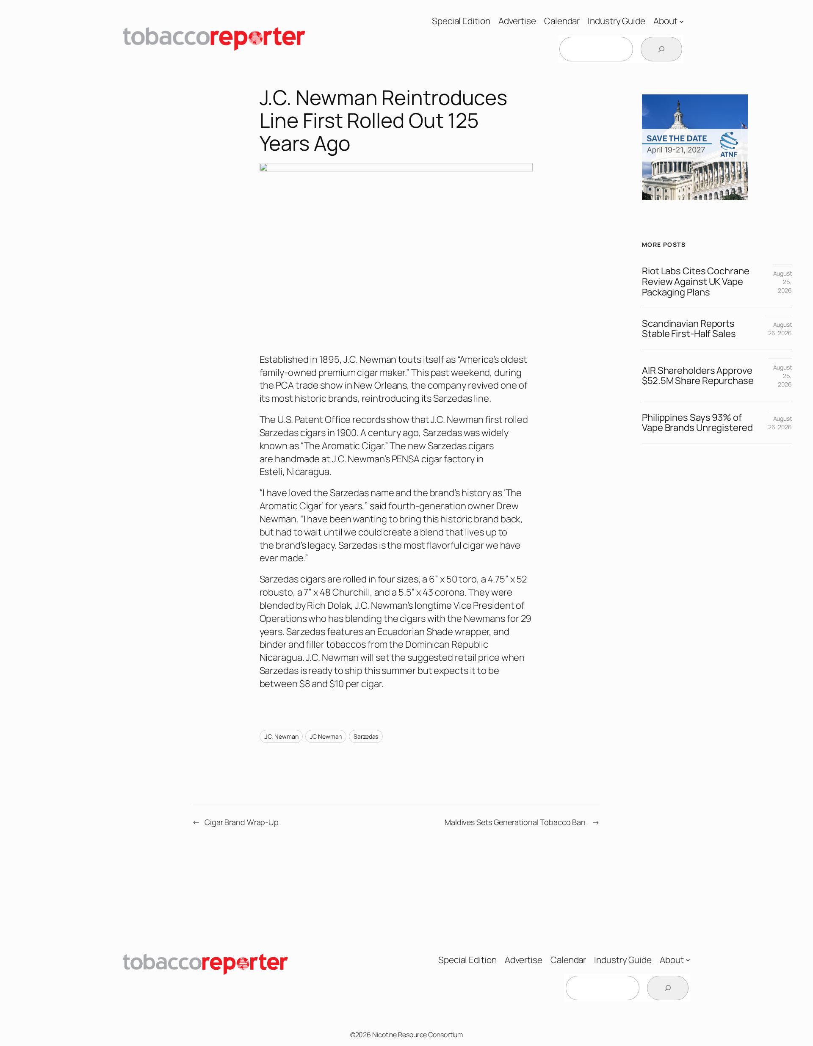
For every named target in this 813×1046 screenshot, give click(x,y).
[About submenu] (681, 21)
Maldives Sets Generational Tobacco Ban (516, 822)
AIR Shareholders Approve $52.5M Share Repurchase (698, 375)
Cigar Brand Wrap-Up (242, 822)
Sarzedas (366, 736)
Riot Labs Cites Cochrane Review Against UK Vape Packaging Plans (695, 281)
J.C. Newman (281, 736)
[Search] (661, 49)
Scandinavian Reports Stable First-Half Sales (689, 328)
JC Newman (326, 736)
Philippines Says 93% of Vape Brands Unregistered (697, 422)
